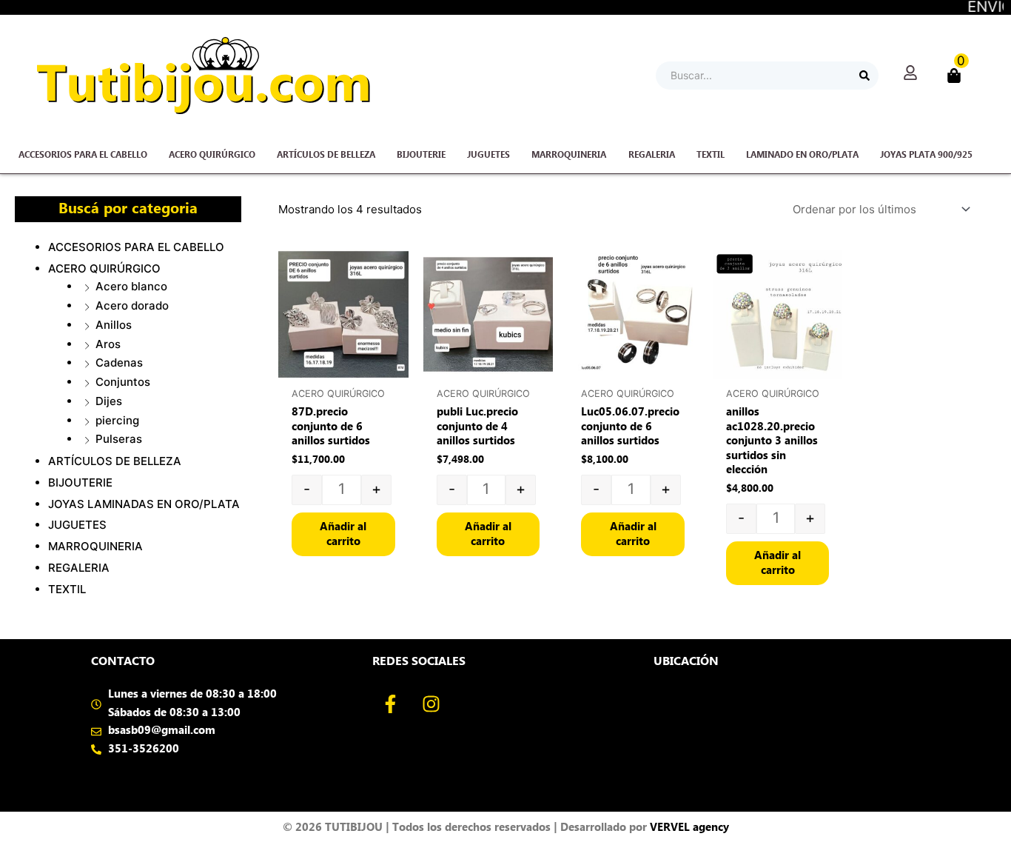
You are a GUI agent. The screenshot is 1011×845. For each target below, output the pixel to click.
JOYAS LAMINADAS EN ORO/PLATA (144, 504)
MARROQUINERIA (568, 155)
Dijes (108, 401)
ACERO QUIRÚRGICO (212, 155)
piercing (117, 420)
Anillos (113, 325)
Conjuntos (122, 382)
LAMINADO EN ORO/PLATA (802, 155)
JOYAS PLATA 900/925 (926, 155)
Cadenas (119, 362)
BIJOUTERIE (421, 155)
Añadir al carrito (343, 534)
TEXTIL (710, 155)
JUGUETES (488, 155)
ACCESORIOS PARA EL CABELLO (83, 155)
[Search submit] (864, 75)
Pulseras (118, 439)
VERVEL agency (689, 828)
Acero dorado (132, 305)
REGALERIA (651, 155)
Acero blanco (131, 286)
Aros (108, 344)
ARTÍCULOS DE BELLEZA (326, 155)
